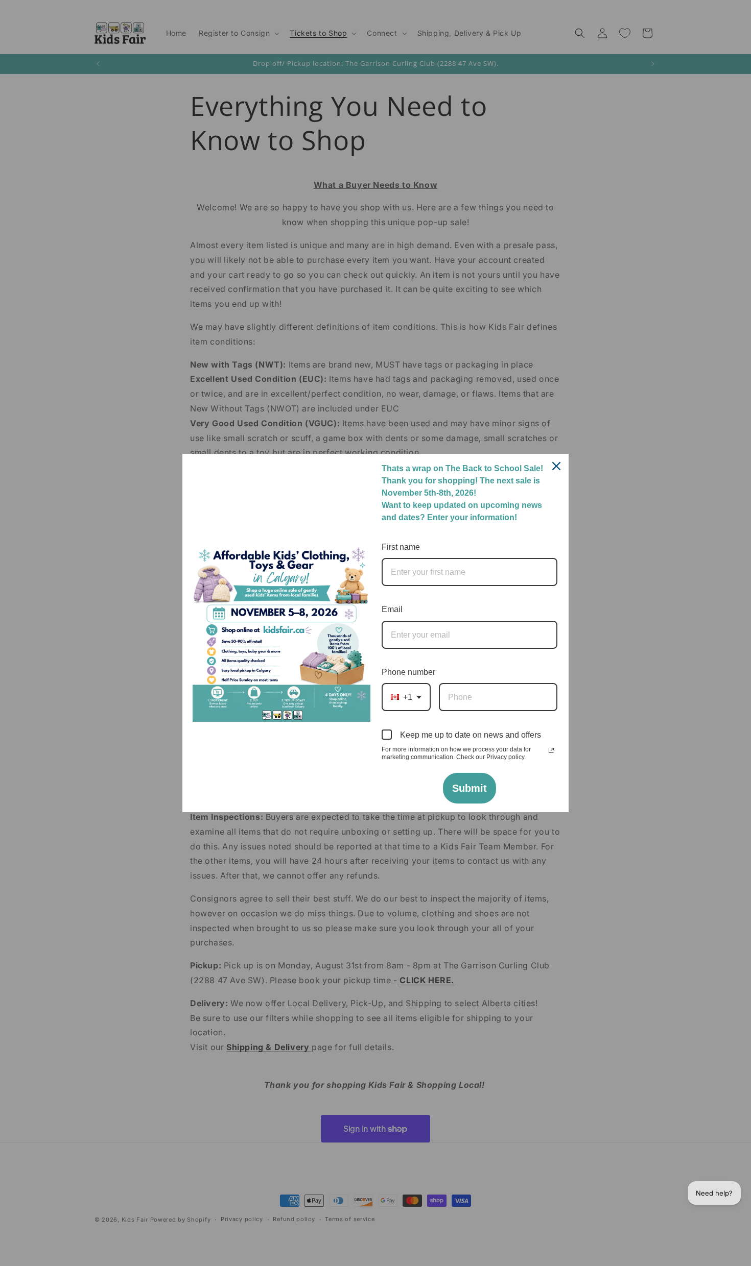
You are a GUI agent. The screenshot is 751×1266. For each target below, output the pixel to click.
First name (401, 547)
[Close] (556, 466)
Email (392, 609)
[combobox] (406, 697)
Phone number (408, 672)
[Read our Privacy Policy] (551, 750)
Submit (469, 788)
